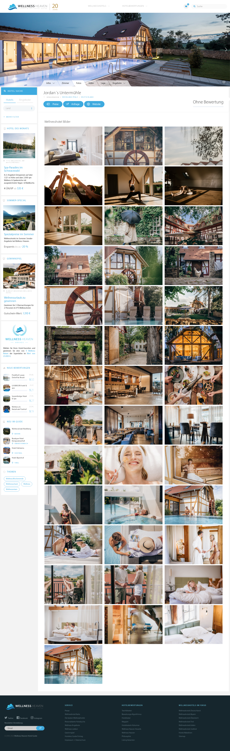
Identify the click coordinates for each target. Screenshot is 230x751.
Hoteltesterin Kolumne (130, 725)
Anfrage (75, 104)
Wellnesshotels (97, 6)
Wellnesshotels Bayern (187, 714)
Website (96, 104)
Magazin (125, 722)
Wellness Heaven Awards (131, 729)
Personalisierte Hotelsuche (75, 722)
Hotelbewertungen (133, 6)
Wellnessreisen (11, 489)
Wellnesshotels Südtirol (188, 729)
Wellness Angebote (72, 725)
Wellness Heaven (128, 733)
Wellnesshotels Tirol (186, 722)
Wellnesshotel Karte (72, 714)
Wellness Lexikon (71, 729)
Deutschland (87, 97)
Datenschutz (80, 740)
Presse (67, 711)
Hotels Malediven (185, 733)
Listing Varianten (128, 740)
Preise (56, 104)
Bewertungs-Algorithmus (131, 714)
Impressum (69, 740)
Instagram (38, 718)
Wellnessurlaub (12, 484)
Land (8, 108)
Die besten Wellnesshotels (75, 718)
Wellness (26, 484)
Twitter (10, 718)
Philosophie (126, 736)
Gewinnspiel (69, 733)
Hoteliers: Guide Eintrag (74, 736)
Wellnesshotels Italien (187, 725)
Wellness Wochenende (14, 479)
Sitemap (182, 736)
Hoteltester (126, 718)
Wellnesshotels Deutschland (190, 711)
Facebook (24, 718)
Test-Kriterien (127, 711)
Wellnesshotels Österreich (189, 718)
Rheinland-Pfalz (70, 97)
